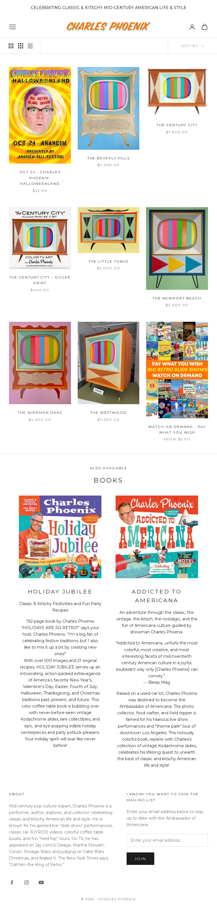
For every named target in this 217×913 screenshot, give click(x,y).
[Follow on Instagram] (26, 882)
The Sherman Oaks (40, 412)
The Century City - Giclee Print (40, 280)
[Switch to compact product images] (30, 45)
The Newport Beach (177, 298)
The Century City (177, 125)
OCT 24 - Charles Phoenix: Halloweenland (39, 178)
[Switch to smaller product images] (20, 45)
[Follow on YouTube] (41, 882)
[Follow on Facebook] (12, 882)
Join (140, 858)
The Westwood (108, 412)
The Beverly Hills (108, 158)
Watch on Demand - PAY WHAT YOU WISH (177, 429)
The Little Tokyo (108, 261)
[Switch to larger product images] (11, 45)
